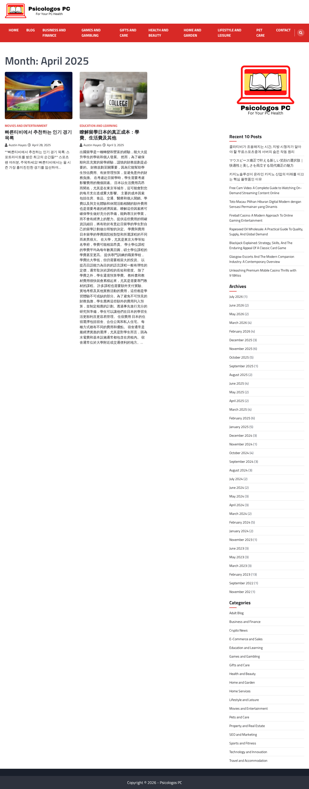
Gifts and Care (128, 32)
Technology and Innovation (248, 751)
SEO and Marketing (243, 734)
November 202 (240, 591)
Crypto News (238, 630)
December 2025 (240, 339)
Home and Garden (192, 32)
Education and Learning (98, 126)
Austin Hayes (18, 145)
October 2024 (239, 452)
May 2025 (236, 391)
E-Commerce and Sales (246, 638)
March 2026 (238, 322)
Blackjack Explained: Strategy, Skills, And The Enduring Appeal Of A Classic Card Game (260, 245)
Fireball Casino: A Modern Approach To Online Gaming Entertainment (261, 218)
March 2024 (238, 513)
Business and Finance (54, 32)
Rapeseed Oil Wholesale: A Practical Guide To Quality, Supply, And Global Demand (266, 231)
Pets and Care (239, 717)
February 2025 (239, 418)
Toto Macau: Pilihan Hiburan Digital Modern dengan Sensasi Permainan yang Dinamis (265, 204)
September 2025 (241, 365)
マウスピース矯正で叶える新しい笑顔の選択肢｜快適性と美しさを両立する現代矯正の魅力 (266, 163)
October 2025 (239, 357)
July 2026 (236, 296)
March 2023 (238, 565)
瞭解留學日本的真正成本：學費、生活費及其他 (109, 135)
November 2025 (241, 348)
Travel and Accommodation (248, 760)
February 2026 (239, 331)
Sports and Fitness (242, 743)
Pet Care (260, 32)
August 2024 (238, 470)
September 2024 (241, 461)
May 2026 (236, 313)
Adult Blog (236, 612)
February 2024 (239, 522)
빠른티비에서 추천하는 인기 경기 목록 (38, 135)
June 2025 (236, 383)
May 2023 (236, 556)
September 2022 (241, 582)
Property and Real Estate (247, 725)
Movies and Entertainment (26, 126)
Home (14, 30)
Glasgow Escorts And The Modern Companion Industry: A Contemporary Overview (261, 259)
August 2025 (238, 374)
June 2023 (236, 548)
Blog (30, 30)
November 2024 (241, 444)
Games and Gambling (91, 32)
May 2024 (236, 496)
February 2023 (239, 574)
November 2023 (241, 539)
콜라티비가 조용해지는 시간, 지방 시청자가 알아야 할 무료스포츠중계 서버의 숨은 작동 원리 (265, 149)
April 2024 (236, 504)
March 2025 (238, 409)
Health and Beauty (158, 32)
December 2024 (240, 435)
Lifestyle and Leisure (229, 32)
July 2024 (236, 478)
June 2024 (236, 487)
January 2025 (239, 426)
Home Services (240, 691)
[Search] (300, 32)
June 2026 (236, 305)
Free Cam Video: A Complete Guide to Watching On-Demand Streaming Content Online (265, 190)
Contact (283, 30)
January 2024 (239, 530)
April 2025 (236, 400)
